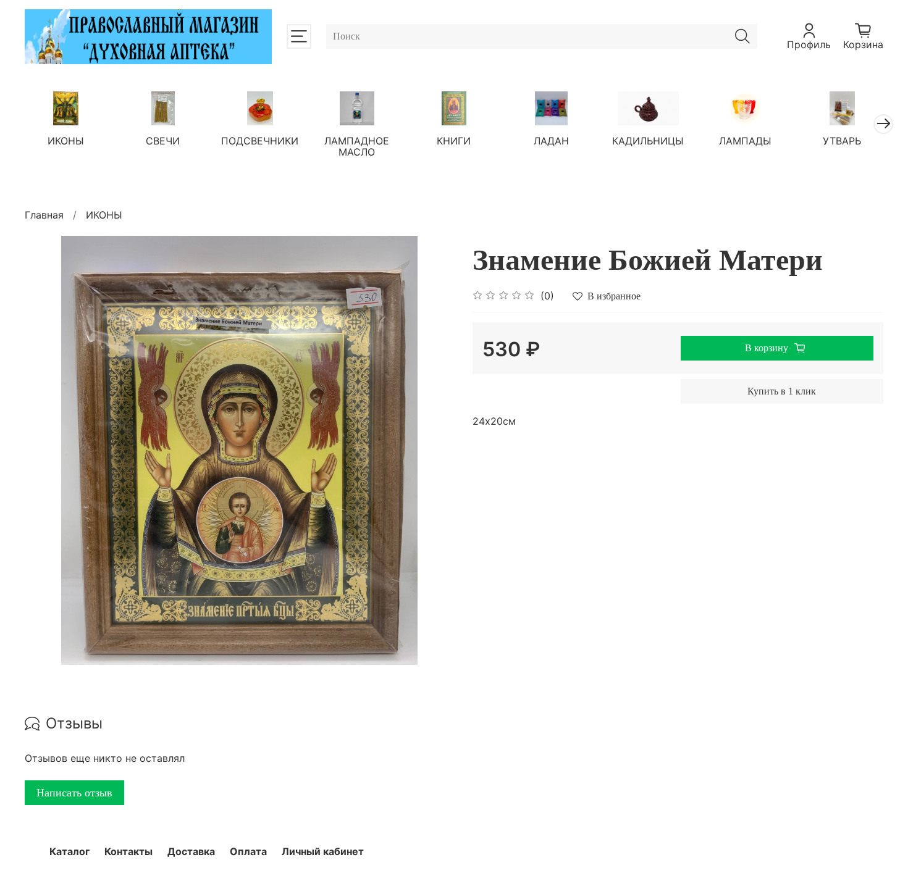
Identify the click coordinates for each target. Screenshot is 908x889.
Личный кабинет (323, 851)
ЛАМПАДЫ (745, 141)
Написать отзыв (74, 793)
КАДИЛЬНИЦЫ (648, 141)
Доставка (191, 851)
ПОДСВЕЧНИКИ (259, 141)
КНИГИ (454, 141)
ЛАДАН (551, 141)
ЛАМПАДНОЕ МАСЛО (356, 146)
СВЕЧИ (163, 141)
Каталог (69, 851)
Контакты (128, 851)
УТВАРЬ (842, 141)
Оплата (248, 851)
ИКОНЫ (66, 141)
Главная (44, 215)
